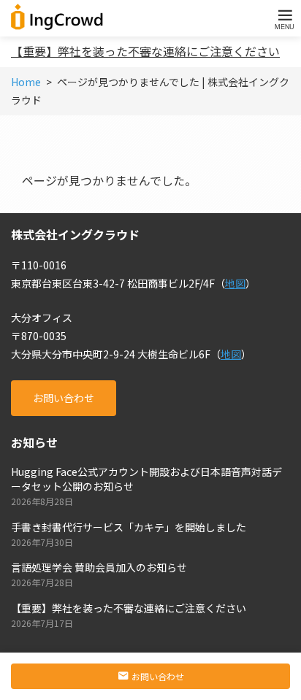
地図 (235, 283)
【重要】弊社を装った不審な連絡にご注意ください (145, 51)
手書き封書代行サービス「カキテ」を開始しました (128, 527)
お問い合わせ (63, 398)
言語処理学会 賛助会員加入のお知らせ (99, 567)
